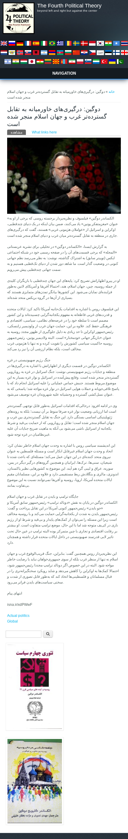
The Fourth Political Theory (69, 5)
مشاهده (18, 132)
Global (12, 621)
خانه (112, 92)
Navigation (64, 73)
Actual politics (18, 616)
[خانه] (18, 33)
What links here (44, 132)
